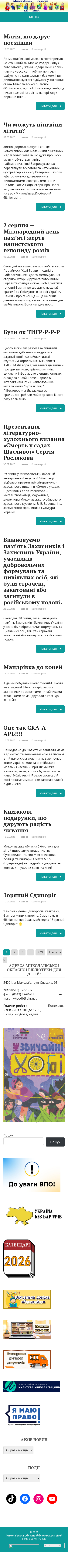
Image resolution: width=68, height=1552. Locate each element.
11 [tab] (17, 1118)
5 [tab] (37, 1112)
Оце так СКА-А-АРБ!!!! (25, 731)
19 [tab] (37, 1124)
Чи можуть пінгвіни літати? (32, 127)
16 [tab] (51, 1118)
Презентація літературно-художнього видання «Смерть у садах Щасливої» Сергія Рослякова (34, 442)
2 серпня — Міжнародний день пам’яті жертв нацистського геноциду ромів (31, 237)
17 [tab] (57, 1118)
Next (62, 1075)
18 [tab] (64, 1118)
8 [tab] (57, 1112)
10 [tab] (11, 1118)
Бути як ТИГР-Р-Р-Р (31, 332)
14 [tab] (37, 1118)
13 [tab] (31, 1118)
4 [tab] (31, 1112)
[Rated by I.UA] (24, 1546)
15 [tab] (44, 1118)
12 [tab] (24, 1118)
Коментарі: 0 (39, 49)
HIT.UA (47, 1546)
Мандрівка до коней (32, 667)
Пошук (8, 1135)
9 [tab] (64, 1112)
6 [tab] (44, 1112)
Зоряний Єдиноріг (29, 895)
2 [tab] (17, 1112)
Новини (23, 49)
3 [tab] (24, 1112)
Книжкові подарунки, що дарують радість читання (27, 821)
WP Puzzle (39, 1538)
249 (40, 952)
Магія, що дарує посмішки (26, 39)
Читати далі (48, 106)
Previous (6, 1075)
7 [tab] (51, 1112)
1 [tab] (11, 1112)
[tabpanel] (34, 1075)
